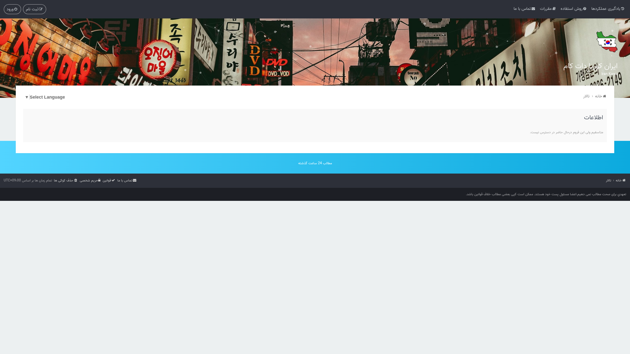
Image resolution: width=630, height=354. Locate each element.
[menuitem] (608, 8)
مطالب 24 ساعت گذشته (315, 163)
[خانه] (607, 42)
